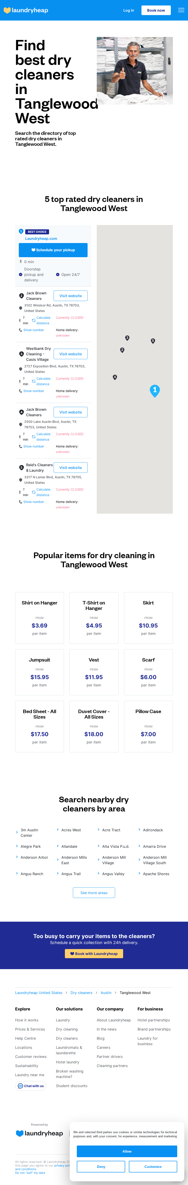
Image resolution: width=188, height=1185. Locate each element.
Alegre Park (31, 846)
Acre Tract (111, 830)
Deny (101, 1167)
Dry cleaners (81, 992)
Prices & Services (30, 1029)
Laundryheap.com (41, 238)
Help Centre (25, 1038)
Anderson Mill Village (114, 860)
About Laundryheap (114, 1020)
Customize (153, 1167)
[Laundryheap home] (26, 10)
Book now (156, 10)
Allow (127, 1151)
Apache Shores (156, 873)
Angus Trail (71, 873)
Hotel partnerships (154, 1020)
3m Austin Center (29, 833)
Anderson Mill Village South (155, 860)
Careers (103, 1047)
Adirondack (153, 830)
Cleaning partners (112, 1065)
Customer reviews (31, 1056)
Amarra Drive (154, 846)
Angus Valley (113, 873)
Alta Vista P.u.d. (115, 846)
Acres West (71, 830)
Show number (33, 330)
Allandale (69, 846)
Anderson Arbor (34, 857)
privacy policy (64, 1165)
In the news (106, 1029)
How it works (26, 1020)
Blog (101, 1038)
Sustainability (26, 1065)
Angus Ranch (32, 873)
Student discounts (71, 1085)
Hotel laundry (67, 1062)
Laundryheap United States (38, 992)
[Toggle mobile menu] (181, 10)
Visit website (70, 295)
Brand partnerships (154, 1029)
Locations (23, 1047)
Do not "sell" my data (30, 1173)
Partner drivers (110, 1056)
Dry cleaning (67, 1029)
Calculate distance (43, 320)
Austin (106, 992)
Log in (128, 10)
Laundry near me (29, 1075)
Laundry (63, 1020)
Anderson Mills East (74, 860)
